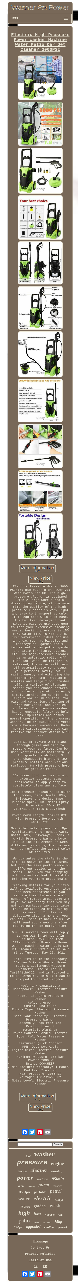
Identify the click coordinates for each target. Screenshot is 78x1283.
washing (56, 1171)
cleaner (38, 1170)
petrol (56, 1191)
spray (21, 1185)
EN (35, 1266)
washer (44, 1154)
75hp (58, 1222)
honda (22, 1171)
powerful (47, 1222)
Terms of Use (40, 1260)
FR (45, 1266)
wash (55, 1205)
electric (42, 1198)
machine (57, 1186)
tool (28, 1156)
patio (24, 1220)
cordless (49, 1227)
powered (62, 1227)
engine (57, 1163)
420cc (36, 1222)
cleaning (31, 1186)
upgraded (33, 1227)
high (24, 1212)
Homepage (40, 1241)
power (25, 1177)
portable (40, 1192)
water (24, 1199)
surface (42, 1179)
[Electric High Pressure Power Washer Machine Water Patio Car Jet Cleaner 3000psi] (40, 78)
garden (40, 1206)
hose (37, 1214)
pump (43, 1184)
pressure (32, 1162)
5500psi (18, 1227)
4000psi (50, 1214)
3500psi (24, 1192)
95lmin (58, 1178)
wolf (60, 1215)
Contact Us (40, 1248)
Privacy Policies (40, 1254)
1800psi (25, 1206)
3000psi (59, 1200)
